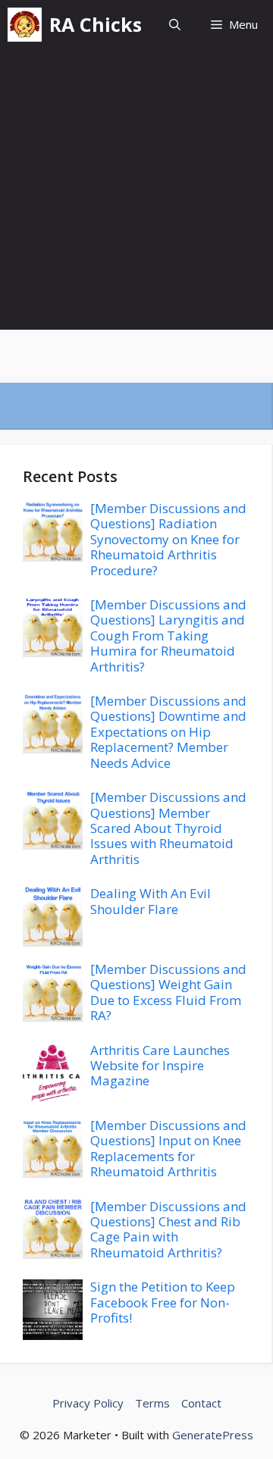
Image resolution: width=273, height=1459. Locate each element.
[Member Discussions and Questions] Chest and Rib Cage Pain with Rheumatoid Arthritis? (168, 1229)
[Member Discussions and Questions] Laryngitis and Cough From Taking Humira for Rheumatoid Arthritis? (168, 635)
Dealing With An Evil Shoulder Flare (150, 900)
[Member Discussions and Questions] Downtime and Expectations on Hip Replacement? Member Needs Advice (168, 732)
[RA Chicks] (25, 24)
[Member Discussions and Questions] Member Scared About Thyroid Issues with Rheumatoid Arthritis (168, 828)
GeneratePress (212, 1434)
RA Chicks (95, 24)
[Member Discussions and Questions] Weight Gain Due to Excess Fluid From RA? (168, 992)
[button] (175, 24)
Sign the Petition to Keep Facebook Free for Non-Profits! (162, 1302)
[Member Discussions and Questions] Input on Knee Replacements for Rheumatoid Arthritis (168, 1148)
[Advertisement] (136, 193)
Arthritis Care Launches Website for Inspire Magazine (160, 1065)
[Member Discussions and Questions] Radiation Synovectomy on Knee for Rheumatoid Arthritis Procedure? (168, 539)
